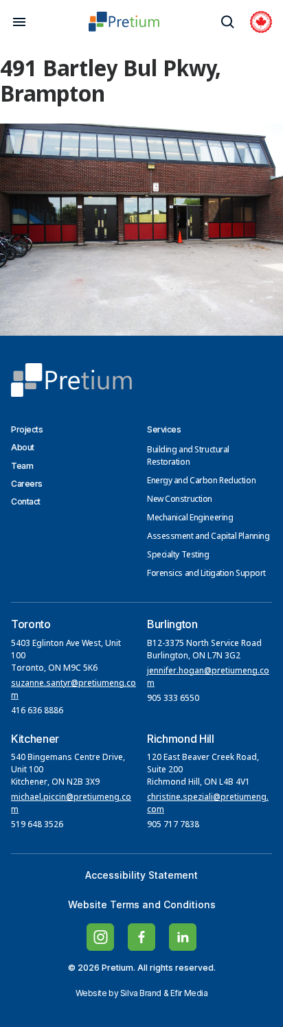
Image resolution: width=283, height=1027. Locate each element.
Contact (26, 501)
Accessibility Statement (141, 875)
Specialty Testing (178, 555)
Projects (27, 429)
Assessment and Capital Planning (208, 536)
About (22, 447)
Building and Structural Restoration (188, 456)
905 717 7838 (173, 825)
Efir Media (189, 993)
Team (22, 466)
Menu (19, 22)
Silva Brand (140, 993)
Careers (27, 483)
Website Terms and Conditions (142, 904)
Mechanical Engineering (190, 518)
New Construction (179, 499)
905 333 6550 (173, 698)
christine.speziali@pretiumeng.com (208, 804)
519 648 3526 (38, 825)
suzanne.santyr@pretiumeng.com (73, 690)
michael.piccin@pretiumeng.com (71, 804)
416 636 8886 (37, 711)
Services (164, 429)
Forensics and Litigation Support (206, 573)
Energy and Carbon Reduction (201, 481)
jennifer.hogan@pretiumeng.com (208, 677)
